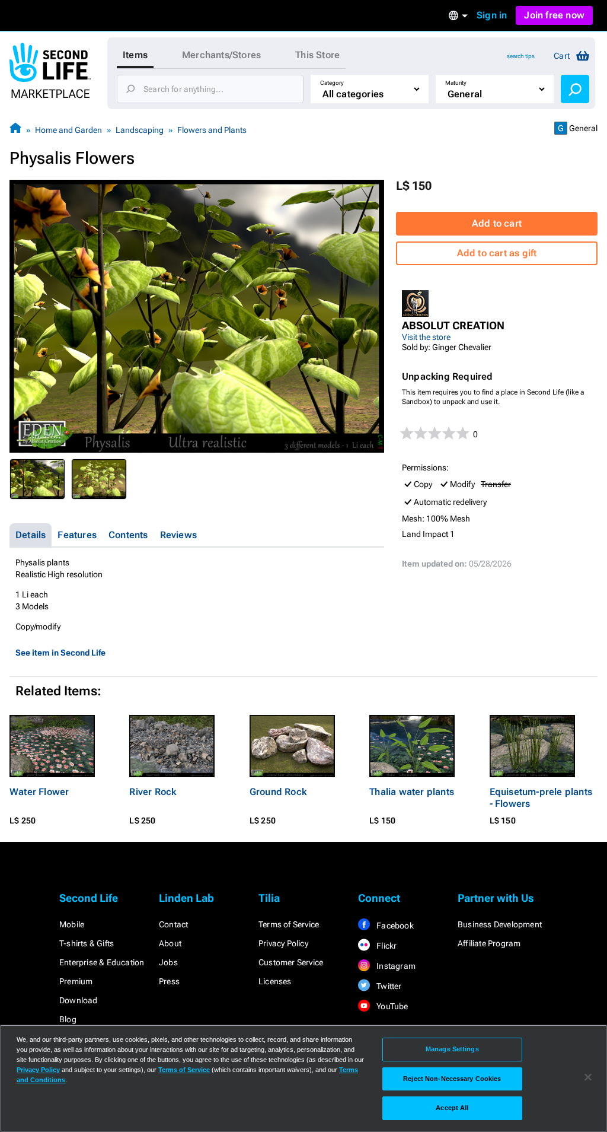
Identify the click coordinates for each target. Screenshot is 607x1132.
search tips (521, 56)
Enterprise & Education (101, 962)
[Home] (15, 129)
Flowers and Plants (212, 130)
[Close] (588, 1077)
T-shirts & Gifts (86, 943)
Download (78, 1000)
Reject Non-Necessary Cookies (452, 1078)
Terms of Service (288, 924)
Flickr (386, 945)
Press (169, 981)
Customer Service (290, 962)
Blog (67, 1019)
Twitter (388, 986)
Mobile (71, 924)
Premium (75, 981)
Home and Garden (68, 130)
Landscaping (140, 130)
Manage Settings (452, 1048)
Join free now (554, 15)
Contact (173, 924)
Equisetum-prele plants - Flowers (541, 797)
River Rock (152, 791)
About (170, 943)
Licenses (275, 981)
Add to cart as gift (497, 253)
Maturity (456, 83)
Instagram (395, 966)
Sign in (492, 15)
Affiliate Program (489, 943)
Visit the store (426, 337)
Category (332, 83)
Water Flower (39, 791)
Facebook (394, 925)
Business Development (500, 924)
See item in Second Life (60, 652)
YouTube (391, 1006)
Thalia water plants (411, 791)
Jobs (168, 962)
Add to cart (497, 223)
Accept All (452, 1107)
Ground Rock (278, 791)
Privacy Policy (283, 943)
